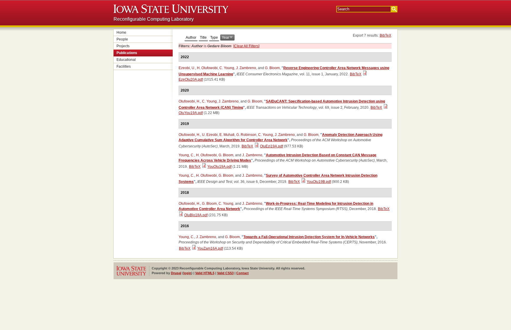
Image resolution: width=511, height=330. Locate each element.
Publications (127, 53)
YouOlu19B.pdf (319, 182)
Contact (242, 273)
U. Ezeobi (210, 135)
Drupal (176, 273)
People (122, 39)
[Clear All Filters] (246, 46)
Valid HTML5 (204, 273)
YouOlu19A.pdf (219, 167)
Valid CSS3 (225, 273)
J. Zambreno (246, 68)
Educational (126, 60)
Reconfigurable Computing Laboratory (154, 19)
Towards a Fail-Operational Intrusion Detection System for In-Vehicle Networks (309, 237)
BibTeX (385, 35)
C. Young (226, 68)
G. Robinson (246, 135)
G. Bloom (272, 68)
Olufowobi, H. (189, 101)
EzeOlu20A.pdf (191, 79)
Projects (123, 46)
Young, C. (186, 155)
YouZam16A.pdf (210, 248)
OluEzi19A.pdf (271, 146)
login (187, 273)
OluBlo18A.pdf (196, 215)
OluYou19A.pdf (191, 113)
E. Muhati (227, 135)
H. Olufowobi (207, 68)
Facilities (124, 66)
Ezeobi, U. (187, 68)
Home (121, 32)
